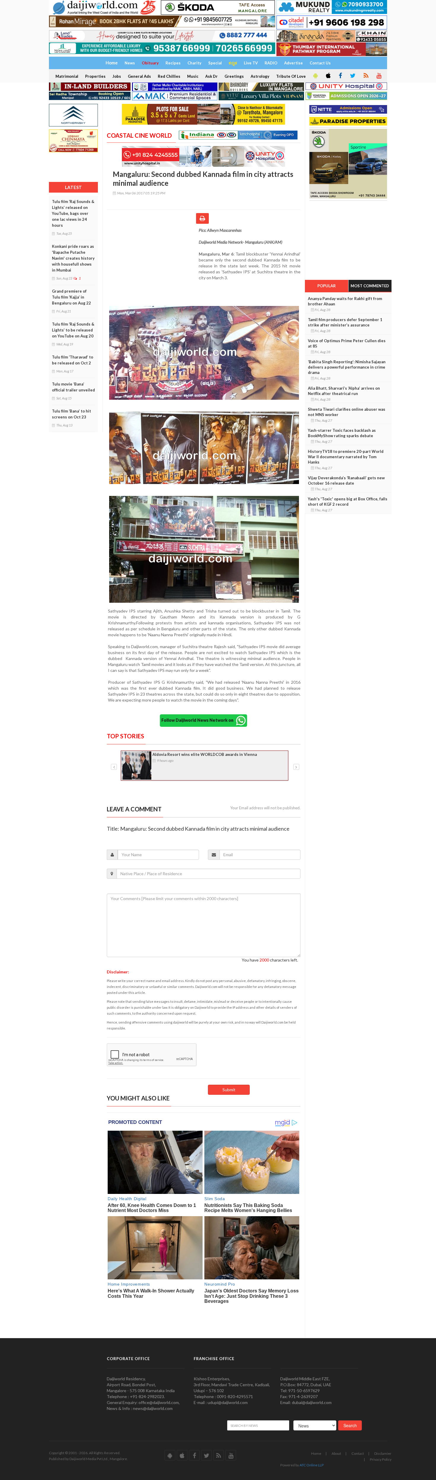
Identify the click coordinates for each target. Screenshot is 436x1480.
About (336, 1453)
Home (316, 1453)
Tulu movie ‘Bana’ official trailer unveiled (73, 387)
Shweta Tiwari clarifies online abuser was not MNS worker (346, 412)
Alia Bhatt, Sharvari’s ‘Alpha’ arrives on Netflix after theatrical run (344, 391)
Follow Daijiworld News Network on (198, 720)
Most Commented (370, 285)
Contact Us (320, 63)
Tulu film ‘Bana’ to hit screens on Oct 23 (71, 414)
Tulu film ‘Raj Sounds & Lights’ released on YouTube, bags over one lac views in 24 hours (73, 213)
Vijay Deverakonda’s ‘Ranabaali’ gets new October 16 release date (346, 480)
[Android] (315, 76)
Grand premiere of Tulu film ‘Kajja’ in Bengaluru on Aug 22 (71, 297)
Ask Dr (211, 76)
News (130, 63)
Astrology (260, 76)
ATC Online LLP (312, 1465)
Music (192, 76)
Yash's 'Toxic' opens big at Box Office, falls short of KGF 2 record (347, 501)
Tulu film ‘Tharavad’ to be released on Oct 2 (72, 360)
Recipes (173, 63)
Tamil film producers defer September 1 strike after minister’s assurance (345, 322)
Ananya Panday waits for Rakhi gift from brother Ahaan (345, 301)
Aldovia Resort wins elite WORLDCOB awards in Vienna (205, 754)
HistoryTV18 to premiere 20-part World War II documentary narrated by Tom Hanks (346, 456)
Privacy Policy (381, 1459)
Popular (326, 285)
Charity (194, 63)
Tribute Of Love (291, 76)
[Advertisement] (152, 266)
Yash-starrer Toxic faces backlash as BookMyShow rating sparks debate (342, 433)
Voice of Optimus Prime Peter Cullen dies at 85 (347, 343)
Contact (357, 1453)
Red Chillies (169, 76)
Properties (95, 76)
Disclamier (383, 1453)
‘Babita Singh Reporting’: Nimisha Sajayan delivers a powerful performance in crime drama (347, 367)
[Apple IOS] (327, 76)
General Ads (139, 76)
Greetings (234, 76)
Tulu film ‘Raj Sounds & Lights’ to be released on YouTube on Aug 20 (73, 330)
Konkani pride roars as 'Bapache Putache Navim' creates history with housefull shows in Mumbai (73, 258)
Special (215, 63)
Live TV (251, 63)
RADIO (271, 63)
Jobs (116, 76)
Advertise (293, 63)
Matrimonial (66, 76)
